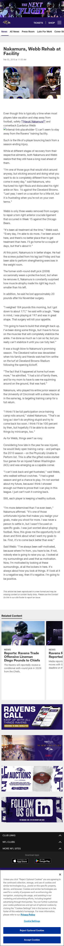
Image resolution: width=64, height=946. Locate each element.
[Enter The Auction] (32, 778)
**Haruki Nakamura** (33, 121)
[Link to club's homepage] (7, 21)
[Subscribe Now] (32, 717)
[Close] (60, 874)
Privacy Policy (28, 914)
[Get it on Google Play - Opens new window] (43, 862)
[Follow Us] (32, 809)
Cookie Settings (32, 921)
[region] (32, 908)
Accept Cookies (32, 939)
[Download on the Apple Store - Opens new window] (20, 861)
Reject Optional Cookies (32, 930)
